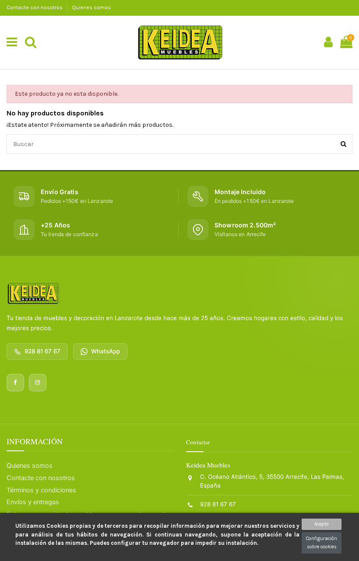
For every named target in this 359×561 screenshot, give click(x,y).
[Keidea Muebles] (33, 293)
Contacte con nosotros (35, 7)
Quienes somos (91, 7)
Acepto (321, 524)
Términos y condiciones (41, 490)
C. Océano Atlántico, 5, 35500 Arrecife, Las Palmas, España (272, 481)
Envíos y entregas (33, 502)
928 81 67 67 (42, 351)
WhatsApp (105, 351)
